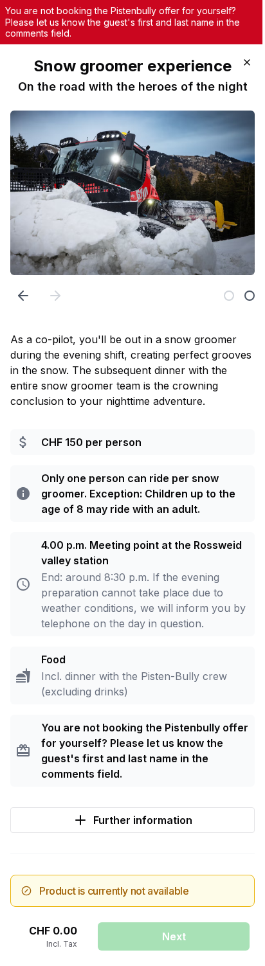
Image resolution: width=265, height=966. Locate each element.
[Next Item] (55, 296)
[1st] (229, 296)
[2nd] (249, 296)
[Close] (247, 62)
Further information (142, 820)
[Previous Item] (23, 296)
